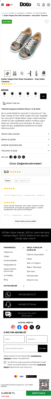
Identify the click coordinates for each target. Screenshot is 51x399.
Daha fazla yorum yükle (25, 221)
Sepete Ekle (38, 393)
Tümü (7, 181)
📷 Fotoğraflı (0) (22, 181)
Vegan (6, 256)
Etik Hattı (31, 271)
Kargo (29, 259)
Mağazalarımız (10, 265)
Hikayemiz (8, 252)
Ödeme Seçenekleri (35, 254)
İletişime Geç (32, 280)
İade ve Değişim (34, 263)
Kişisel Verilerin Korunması (10, 270)
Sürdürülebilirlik (10, 260)
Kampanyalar (32, 276)
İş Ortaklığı (8, 275)
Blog (6, 280)
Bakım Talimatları (34, 267)
